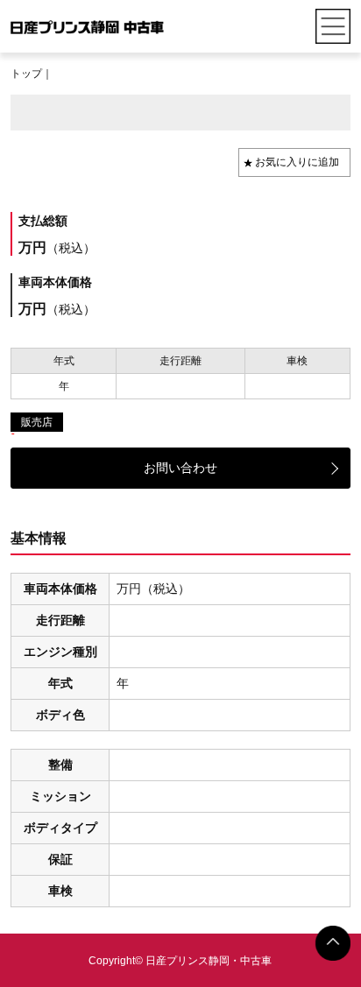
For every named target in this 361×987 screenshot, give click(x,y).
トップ (26, 73)
